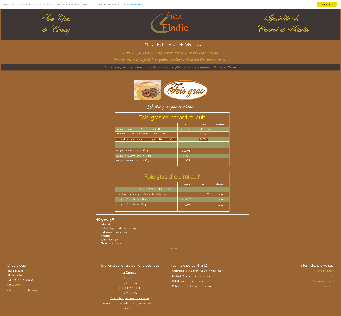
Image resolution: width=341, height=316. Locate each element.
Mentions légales (325, 270)
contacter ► (20, 284)
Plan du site (328, 276)
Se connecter (327, 286)
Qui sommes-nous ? (323, 281)
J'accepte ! (327, 4)
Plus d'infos (136, 4)
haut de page (172, 249)
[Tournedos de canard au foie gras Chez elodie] (147, 90)
